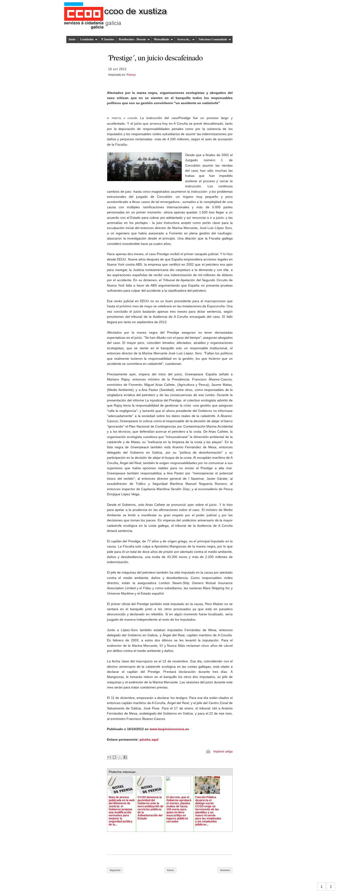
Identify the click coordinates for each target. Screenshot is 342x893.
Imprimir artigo (223, 751)
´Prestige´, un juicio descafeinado (155, 57)
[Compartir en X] (119, 757)
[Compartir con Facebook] (125, 757)
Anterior (225, 870)
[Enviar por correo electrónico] (109, 757)
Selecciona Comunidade (213, 39)
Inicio (72, 39)
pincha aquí (149, 739)
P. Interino (107, 39)
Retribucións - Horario (132, 39)
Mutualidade (161, 39)
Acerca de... (184, 39)
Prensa (131, 74)
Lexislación (87, 39)
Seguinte (115, 870)
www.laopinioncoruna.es (169, 729)
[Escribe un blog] (114, 757)
